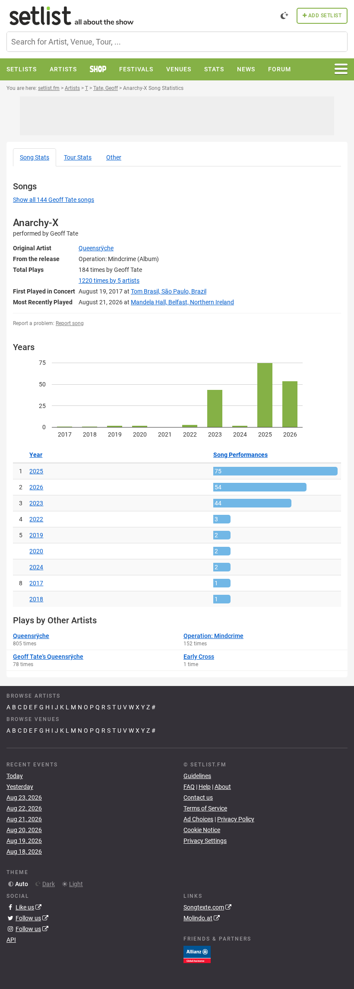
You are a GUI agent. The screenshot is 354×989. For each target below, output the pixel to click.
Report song (70, 323)
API (11, 939)
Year (35, 454)
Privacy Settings (205, 840)
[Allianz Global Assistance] (197, 954)
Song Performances (240, 454)
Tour (78, 157)
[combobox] (177, 42)
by (109, 280)
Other (113, 157)
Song (34, 157)
